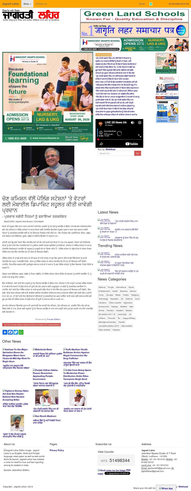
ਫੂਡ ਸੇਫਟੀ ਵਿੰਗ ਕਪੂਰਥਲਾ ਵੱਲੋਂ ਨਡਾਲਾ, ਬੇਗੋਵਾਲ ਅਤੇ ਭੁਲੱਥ (114, 70)
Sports (131, 287)
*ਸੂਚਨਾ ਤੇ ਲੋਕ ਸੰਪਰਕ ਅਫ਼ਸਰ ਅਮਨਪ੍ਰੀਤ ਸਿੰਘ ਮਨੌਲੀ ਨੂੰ (14, 435)
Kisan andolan (104, 329)
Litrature (102, 318)
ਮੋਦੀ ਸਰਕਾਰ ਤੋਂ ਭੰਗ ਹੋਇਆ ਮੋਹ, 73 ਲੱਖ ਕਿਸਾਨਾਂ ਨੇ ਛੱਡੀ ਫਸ (115, 67)
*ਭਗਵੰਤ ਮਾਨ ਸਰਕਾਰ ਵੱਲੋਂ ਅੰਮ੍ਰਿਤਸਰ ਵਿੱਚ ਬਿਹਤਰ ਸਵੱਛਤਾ (16, 366)
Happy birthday (129, 318)
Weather (123, 306)
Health (115, 291)
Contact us (41, 3)
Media (118, 295)
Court (137, 298)
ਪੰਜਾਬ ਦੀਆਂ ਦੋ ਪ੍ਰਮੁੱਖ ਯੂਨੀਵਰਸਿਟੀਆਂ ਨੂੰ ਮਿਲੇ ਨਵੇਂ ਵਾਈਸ (115, 111)
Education (114, 298)
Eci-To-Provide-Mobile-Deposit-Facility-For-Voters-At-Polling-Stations (32, 324)
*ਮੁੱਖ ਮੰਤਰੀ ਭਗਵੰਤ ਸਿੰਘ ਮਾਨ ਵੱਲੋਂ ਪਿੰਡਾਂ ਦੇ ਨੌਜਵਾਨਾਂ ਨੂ (113, 58)
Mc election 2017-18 (107, 314)
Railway (114, 306)
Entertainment (104, 291)
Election (129, 310)
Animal (101, 310)
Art (130, 314)
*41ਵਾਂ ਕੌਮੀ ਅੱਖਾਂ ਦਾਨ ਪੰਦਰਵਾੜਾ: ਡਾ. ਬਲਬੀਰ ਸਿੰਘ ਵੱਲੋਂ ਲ (115, 93)
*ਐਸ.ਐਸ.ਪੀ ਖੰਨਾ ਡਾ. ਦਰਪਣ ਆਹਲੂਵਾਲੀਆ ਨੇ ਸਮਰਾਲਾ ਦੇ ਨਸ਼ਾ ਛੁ (117, 96)
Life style (109, 295)
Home (142, 3)
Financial (111, 318)
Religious (135, 295)
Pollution (110, 310)
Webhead (183, 486)
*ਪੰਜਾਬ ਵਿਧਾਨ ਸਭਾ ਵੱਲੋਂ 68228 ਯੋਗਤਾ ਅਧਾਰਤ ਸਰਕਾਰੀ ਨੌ (45, 384)
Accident (119, 310)
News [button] (27, 3)
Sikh (131, 306)
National (102, 287)
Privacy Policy (57, 450)
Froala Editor (53, 319)
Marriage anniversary (107, 322)
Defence (129, 298)
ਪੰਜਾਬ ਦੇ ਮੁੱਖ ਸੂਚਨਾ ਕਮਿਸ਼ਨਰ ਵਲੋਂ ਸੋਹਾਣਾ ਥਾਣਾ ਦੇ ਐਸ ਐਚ (115, 73)
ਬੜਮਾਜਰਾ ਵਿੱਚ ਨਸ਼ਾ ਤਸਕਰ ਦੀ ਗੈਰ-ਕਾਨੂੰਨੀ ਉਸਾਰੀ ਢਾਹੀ (78, 363)
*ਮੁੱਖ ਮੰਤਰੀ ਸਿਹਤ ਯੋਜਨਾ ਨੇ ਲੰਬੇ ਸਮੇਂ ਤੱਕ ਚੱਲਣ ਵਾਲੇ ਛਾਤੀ (114, 108)
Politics (126, 295)
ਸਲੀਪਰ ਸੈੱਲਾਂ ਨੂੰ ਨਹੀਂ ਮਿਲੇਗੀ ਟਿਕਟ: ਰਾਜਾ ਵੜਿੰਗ (47, 421)
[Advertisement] (119, 376)
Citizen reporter (115, 302)
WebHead (110, 149)
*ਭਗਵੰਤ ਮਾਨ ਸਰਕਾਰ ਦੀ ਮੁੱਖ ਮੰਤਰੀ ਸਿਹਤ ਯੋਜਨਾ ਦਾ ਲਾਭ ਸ (77, 409)
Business (124, 291)
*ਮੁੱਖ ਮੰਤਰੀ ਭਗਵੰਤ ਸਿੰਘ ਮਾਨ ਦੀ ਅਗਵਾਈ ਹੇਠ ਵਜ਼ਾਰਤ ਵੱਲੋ (45, 409)
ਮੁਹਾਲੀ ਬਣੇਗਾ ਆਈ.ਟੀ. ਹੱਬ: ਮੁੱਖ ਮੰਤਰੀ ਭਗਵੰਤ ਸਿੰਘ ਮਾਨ (114, 99)
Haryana (116, 329)
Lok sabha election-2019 (109, 326)
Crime (101, 295)
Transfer (121, 322)
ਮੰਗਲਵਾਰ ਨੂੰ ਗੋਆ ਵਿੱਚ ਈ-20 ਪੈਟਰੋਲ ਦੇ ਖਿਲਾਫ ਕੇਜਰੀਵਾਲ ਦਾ (116, 64)
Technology (103, 298)
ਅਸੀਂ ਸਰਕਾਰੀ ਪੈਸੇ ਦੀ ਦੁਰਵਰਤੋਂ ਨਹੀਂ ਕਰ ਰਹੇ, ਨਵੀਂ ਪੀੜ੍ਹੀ (114, 102)
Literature (102, 302)
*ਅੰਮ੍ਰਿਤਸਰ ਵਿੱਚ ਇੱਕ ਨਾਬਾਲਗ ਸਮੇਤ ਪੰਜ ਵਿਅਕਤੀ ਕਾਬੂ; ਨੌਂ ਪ (116, 84)
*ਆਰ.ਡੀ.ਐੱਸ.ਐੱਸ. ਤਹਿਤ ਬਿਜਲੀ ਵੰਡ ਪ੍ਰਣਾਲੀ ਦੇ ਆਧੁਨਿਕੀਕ (77, 384)
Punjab (111, 287)
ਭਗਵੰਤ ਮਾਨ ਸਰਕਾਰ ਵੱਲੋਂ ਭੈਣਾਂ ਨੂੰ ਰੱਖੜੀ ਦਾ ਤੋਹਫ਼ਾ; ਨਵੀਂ (113, 61)
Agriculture (128, 302)
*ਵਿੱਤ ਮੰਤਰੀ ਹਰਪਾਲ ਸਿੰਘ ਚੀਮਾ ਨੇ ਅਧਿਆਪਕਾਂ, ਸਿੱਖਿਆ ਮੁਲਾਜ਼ (117, 90)
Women (133, 291)
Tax (119, 318)
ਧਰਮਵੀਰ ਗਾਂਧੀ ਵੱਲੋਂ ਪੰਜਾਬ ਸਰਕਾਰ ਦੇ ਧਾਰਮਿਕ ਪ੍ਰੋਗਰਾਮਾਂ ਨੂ (115, 105)
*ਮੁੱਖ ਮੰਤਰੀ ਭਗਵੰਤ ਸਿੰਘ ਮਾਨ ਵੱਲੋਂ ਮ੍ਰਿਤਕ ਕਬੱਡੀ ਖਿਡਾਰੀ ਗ (115, 76)
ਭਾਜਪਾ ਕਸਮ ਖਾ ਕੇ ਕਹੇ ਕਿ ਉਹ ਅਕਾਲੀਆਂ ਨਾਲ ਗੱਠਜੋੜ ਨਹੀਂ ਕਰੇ (116, 81)
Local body (122, 314)
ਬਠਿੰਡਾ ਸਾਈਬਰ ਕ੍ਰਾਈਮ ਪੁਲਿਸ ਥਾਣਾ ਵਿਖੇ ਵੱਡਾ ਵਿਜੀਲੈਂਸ (15, 405)
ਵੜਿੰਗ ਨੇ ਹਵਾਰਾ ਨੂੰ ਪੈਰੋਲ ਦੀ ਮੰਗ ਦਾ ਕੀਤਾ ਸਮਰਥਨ (112, 79)
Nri (122, 298)
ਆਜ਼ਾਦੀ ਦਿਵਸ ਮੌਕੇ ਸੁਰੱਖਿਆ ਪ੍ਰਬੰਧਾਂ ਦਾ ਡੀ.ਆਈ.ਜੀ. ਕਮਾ (47, 354)
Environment (104, 306)
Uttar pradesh (126, 326)
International (121, 287)
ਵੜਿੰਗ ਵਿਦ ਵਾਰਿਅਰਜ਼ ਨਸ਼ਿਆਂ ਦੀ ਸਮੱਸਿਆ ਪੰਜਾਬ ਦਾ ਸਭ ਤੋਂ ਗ (116, 114)
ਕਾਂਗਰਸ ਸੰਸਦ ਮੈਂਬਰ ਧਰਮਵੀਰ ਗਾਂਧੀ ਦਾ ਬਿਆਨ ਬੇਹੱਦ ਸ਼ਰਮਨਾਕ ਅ (117, 87)
